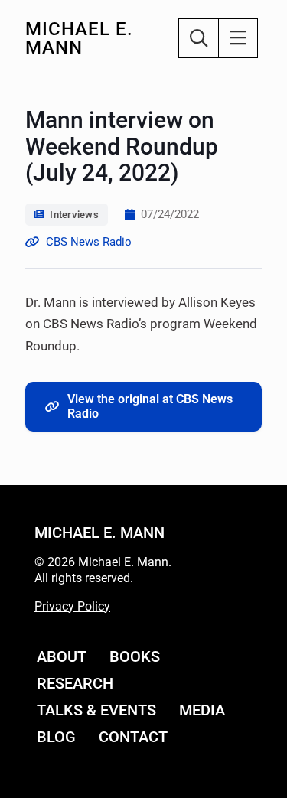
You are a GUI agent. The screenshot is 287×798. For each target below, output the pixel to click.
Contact (133, 737)
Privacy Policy (72, 606)
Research (75, 683)
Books (134, 656)
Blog (56, 737)
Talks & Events (96, 710)
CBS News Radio (89, 242)
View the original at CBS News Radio (150, 406)
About (61, 656)
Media (202, 710)
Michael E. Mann (79, 38)
